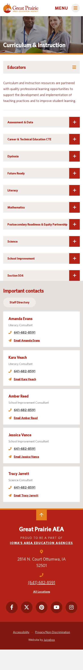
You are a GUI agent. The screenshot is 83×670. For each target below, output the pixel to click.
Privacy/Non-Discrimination (52, 632)
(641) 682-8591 (41, 582)
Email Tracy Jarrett (26, 495)
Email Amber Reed (26, 418)
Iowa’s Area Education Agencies (41, 543)
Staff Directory (19, 302)
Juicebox (49, 639)
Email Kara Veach (25, 379)
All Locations (41, 591)
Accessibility (21, 632)
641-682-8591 (24, 332)
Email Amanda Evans (27, 340)
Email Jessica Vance (26, 456)
